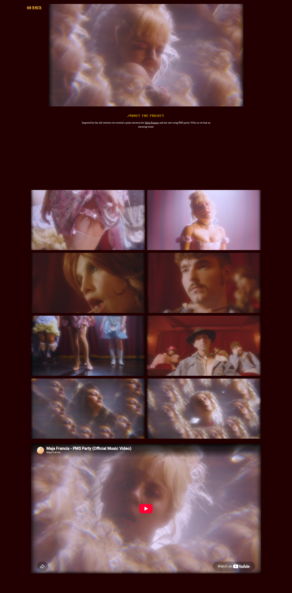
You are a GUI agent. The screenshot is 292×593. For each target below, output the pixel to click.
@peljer (157, 150)
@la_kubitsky (170, 174)
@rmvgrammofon (161, 138)
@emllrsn (156, 142)
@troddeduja (183, 158)
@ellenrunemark (151, 158)
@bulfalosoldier (155, 146)
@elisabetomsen (167, 178)
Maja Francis (152, 123)
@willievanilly (164, 162)
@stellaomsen (165, 166)
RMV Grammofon (141, 138)
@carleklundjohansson (172, 170)
